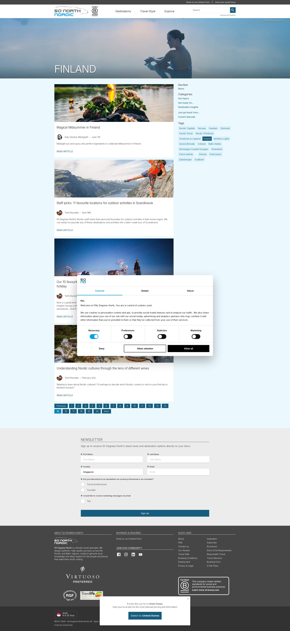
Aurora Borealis (187, 143)
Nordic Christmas (204, 133)
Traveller (91, 490)
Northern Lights (221, 138)
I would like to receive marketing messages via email (106, 496)
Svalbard (199, 159)
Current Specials (186, 116)
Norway (202, 128)
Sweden (213, 128)
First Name (88, 454)
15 (58, 411)
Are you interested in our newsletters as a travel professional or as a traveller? (118, 479)
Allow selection (145, 348)
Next (106, 411)
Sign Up (145, 513)
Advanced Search (228, 15)
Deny (101, 348)
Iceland (201, 143)
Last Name (154, 454)
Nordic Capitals (187, 128)
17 (73, 411)
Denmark (225, 128)
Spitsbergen (185, 159)
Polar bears (215, 154)
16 (66, 411)
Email (152, 467)
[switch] (128, 336)
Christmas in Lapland (189, 138)
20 (97, 411)
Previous (61, 405)
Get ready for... (186, 102)
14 (165, 405)
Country (86, 467)
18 (81, 411)
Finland (207, 138)
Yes (89, 501)
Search (233, 10)
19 (89, 411)
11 (142, 405)
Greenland (216, 149)
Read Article (65, 151)
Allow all (188, 348)
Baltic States (215, 143)
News (181, 88)
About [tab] (190, 290)
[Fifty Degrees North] (71, 11)
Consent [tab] (99, 290)
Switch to (145, 615)
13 (157, 405)
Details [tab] (145, 290)
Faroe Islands (186, 154)
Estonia (202, 154)
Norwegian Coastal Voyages (193, 149)
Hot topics (183, 98)
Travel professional (96, 484)
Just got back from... (189, 112)
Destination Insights (188, 107)
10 (135, 405)
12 (149, 405)
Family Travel (186, 133)
